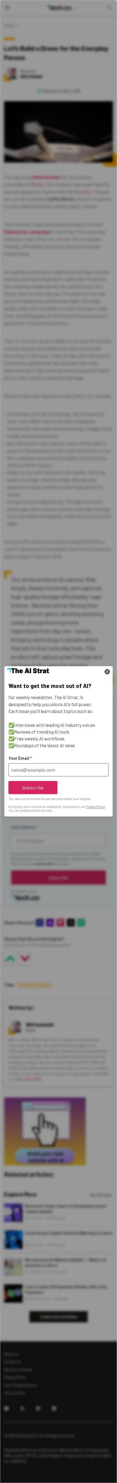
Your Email (20, 758)
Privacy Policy (95, 806)
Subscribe (33, 787)
